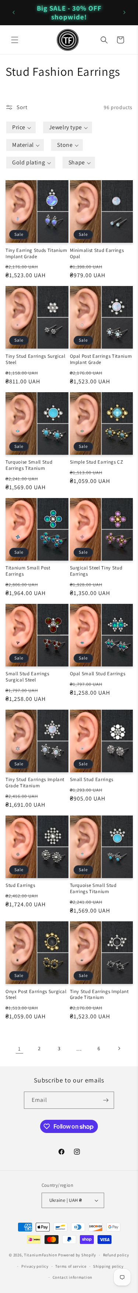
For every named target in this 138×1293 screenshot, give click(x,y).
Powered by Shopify (77, 1254)
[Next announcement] (124, 12)
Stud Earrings (20, 885)
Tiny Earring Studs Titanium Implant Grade (36, 254)
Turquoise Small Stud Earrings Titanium (29, 465)
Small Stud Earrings (92, 780)
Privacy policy (35, 1266)
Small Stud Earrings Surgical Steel (27, 677)
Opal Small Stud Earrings (97, 674)
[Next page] (119, 1048)
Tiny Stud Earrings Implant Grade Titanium (35, 783)
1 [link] (19, 1048)
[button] (15, 40)
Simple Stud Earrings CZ (96, 462)
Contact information (72, 1277)
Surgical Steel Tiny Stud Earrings (96, 571)
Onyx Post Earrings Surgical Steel (36, 995)
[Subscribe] (106, 1100)
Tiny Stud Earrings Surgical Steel (36, 359)
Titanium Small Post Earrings (28, 571)
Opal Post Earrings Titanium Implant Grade (101, 359)
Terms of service (70, 1266)
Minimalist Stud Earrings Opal (97, 254)
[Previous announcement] (14, 12)
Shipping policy (108, 1266)
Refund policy (116, 1254)
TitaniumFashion (40, 1254)
